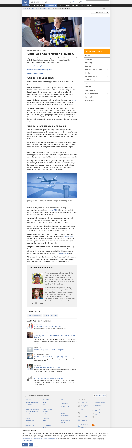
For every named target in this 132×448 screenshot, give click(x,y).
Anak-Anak (28, 418)
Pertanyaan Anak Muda (45, 8)
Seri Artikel (45, 411)
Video (44, 427)
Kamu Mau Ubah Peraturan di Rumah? (47, 326)
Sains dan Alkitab (29, 423)
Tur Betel (63, 413)
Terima (25, 445)
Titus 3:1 (74, 100)
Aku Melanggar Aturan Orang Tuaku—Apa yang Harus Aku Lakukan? (54, 336)
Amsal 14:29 (63, 253)
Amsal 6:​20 (53, 210)
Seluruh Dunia (64, 427)
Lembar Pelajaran (47, 416)
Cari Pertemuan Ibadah (98, 403)
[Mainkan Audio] (100, 8)
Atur (35, 445)
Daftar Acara (46, 418)
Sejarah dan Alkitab (30, 425)
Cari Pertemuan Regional (83, 406)
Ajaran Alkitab (26, 8)
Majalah (45, 413)
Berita (62, 399)
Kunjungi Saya (64, 408)
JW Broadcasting (47, 425)
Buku (44, 404)
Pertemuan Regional (65, 420)
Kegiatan (63, 422)
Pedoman (45, 423)
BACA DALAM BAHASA (102, 12)
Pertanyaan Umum (65, 406)
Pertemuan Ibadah (65, 415)
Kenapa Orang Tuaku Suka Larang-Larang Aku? (50, 357)
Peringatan (63, 418)
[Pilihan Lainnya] (107, 8)
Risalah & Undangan (47, 409)
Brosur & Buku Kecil (47, 407)
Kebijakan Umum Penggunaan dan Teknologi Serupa (39, 439)
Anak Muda (34, 8)
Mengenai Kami (64, 403)
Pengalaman (63, 424)
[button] (51, 5)
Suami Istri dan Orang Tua (31, 413)
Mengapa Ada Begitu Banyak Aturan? (47, 367)
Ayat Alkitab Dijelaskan (31, 404)
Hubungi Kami (64, 411)
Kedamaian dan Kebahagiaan (32, 411)
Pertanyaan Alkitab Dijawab (32, 402)
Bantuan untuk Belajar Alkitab (32, 409)
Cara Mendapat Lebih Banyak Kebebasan (48, 378)
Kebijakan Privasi (27, 440)
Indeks (44, 420)
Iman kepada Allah (30, 420)
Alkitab (44, 402)
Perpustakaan (46, 399)
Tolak (30, 445)
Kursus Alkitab (29, 407)
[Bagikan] (104, 8)
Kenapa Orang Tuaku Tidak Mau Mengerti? (49, 350)
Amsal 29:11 (69, 236)
